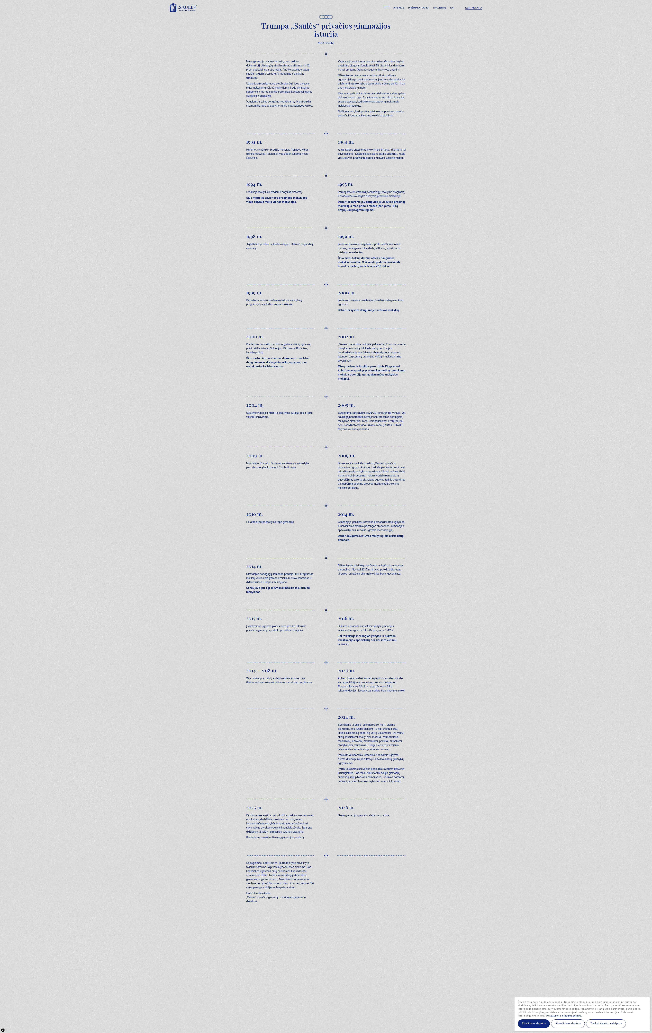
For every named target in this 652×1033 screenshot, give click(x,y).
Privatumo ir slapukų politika (564, 1016)
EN (451, 7)
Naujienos (439, 7)
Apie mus (398, 7)
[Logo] (183, 7)
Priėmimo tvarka (418, 7)
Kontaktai (472, 7)
